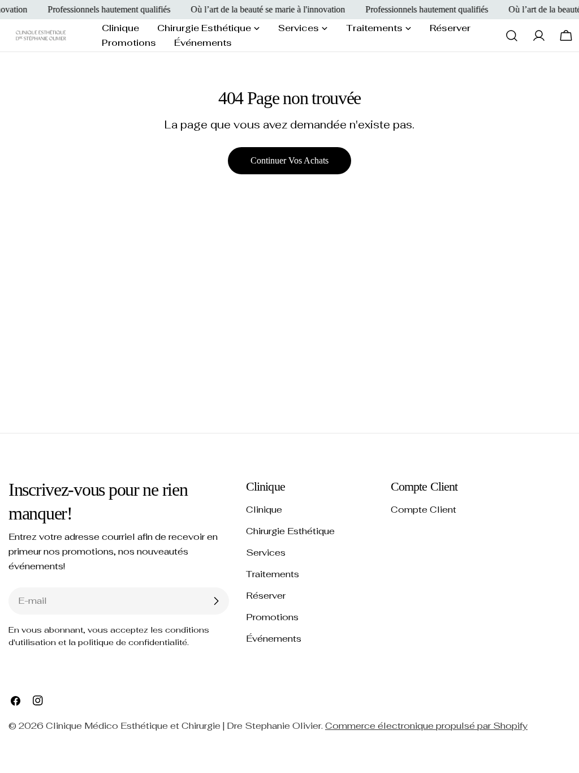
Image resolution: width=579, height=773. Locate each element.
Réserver (266, 596)
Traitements (272, 574)
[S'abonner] (216, 601)
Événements (273, 639)
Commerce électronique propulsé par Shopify (426, 726)
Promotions (272, 617)
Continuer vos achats (289, 160)
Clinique (264, 510)
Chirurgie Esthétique (290, 531)
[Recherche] (511, 35)
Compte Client (423, 510)
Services (266, 553)
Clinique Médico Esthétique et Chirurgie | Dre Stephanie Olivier (183, 726)
